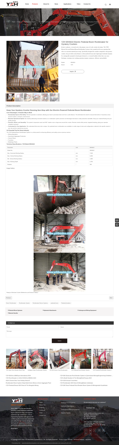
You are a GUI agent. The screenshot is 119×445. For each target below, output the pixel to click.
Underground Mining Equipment (87, 310)
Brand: (63, 64)
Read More (14, 428)
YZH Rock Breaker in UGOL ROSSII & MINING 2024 (21, 378)
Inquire (72, 71)
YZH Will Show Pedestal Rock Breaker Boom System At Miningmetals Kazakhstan (84, 385)
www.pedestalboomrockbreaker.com (50, 443)
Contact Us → (91, 408)
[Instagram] (103, 430)
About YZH (42, 405)
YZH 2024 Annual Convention (68, 380)
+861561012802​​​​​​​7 (94, 414)
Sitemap (70, 439)
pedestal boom (54, 303)
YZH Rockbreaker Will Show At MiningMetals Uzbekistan (76, 383)
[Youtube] (99, 430)
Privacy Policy (63, 439)
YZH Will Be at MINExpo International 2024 (18, 375)
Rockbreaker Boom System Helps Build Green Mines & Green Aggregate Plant (28, 383)
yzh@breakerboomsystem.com (96, 413)
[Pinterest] (86, 433)
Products (41, 407)
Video (41, 412)
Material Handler (13, 313)
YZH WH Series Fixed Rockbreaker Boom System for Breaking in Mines (38, 370)
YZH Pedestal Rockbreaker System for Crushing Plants (81, 370)
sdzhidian (88, 439)
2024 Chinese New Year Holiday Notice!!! (18, 380)
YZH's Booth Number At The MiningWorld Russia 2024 (76, 378)
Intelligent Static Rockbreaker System (15, 370)
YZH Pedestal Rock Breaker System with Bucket (59, 370)
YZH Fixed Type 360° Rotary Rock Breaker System (103, 370)
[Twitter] (94, 430)
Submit (59, 340)
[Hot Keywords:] (106, 5)
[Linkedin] (90, 430)
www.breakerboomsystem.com (30, 443)
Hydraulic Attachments (50, 310)
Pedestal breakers (66, 303)
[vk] (90, 433)
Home (41, 402)
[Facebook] (86, 430)
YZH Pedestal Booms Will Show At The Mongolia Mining (22, 385)
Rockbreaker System (24, 303)
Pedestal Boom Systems (15, 310)
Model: (63, 62)
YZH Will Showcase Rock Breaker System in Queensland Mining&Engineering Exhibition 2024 (86, 375)
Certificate (42, 410)
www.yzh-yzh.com (66, 443)
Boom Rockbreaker (11, 303)
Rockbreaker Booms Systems (40, 303)
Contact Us (42, 415)
